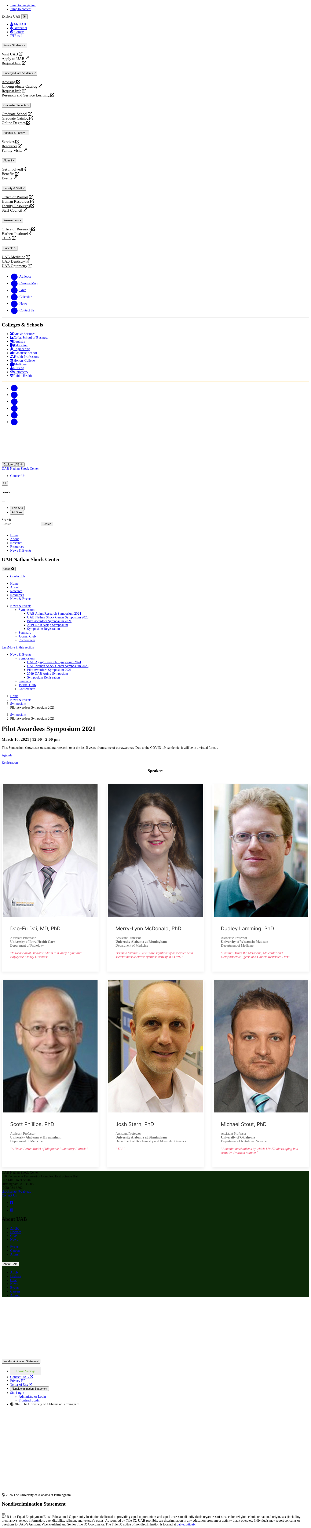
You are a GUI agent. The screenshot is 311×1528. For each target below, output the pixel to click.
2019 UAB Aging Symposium (47, 625)
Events (7, 178)
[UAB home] (155, 460)
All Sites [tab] (17, 512)
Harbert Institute (14, 233)
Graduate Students (15, 105)
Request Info (11, 63)
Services (8, 141)
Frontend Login (29, 1400)
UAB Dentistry (13, 261)
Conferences (27, 640)
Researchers (11, 220)
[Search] (5, 483)
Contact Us (17, 476)
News (14, 1239)
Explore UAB (11, 464)
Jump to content (20, 9)
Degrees (15, 1232)
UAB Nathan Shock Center (20, 468)
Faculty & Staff (13, 188)
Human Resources (16, 201)
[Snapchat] (14, 415)
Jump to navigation (23, 5)
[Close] (24, 16)
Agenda (7, 755)
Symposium (26, 609)
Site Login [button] (17, 1392)
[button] (155, 647)
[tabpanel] (155, 522)
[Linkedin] (14, 422)
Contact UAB (21, 1377)
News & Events (20, 606)
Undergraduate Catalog (19, 86)
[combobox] (21, 524)
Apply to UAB (13, 58)
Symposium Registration (43, 628)
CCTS (7, 238)
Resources (9, 146)
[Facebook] (14, 388)
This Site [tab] (17, 507)
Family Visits (12, 150)
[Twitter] (14, 394)
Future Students (13, 45)
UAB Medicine (13, 257)
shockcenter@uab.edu (16, 1191)
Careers (15, 1250)
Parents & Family (14, 132)
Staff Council (12, 210)
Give (13, 1236)
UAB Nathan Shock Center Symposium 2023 (57, 617)
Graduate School (14, 114)
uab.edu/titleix (186, 1524)
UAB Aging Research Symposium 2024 (54, 613)
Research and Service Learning (26, 95)
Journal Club (27, 636)
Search (6, 520)
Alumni (8, 160)
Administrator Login (32, 1396)
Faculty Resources (16, 206)
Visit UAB (10, 54)
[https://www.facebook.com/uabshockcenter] (11, 1202)
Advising (9, 82)
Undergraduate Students (18, 73)
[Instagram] (14, 401)
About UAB (10, 1264)
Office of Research (16, 229)
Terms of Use (21, 1384)
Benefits (8, 174)
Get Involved (12, 169)
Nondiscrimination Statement (21, 1361)
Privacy (17, 1380)
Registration (10, 762)
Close (7, 568)
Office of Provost (15, 197)
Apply (14, 1228)
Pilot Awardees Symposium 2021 (49, 621)
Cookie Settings (25, 1371)
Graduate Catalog (15, 118)
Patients (8, 248)
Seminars (25, 632)
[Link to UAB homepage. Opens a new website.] (39, 1307)
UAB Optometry (14, 266)
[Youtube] (14, 408)
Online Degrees (14, 123)
